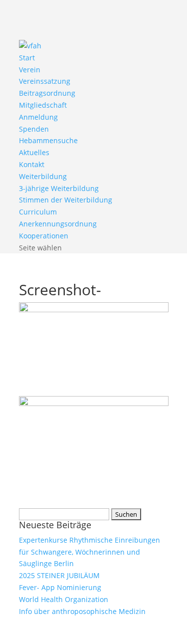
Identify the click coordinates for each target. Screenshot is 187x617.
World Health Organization (63, 599)
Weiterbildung (43, 176)
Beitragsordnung (47, 93)
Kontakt (31, 164)
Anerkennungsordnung (58, 223)
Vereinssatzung (44, 81)
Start (27, 57)
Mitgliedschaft (43, 105)
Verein (29, 69)
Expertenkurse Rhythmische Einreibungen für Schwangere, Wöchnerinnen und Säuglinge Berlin (89, 552)
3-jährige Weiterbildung (59, 188)
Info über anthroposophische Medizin (82, 611)
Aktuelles (34, 152)
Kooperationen (43, 235)
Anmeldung (38, 117)
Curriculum (38, 211)
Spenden (34, 129)
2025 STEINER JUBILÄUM (59, 575)
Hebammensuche (48, 140)
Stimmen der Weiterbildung (65, 200)
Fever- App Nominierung (60, 587)
